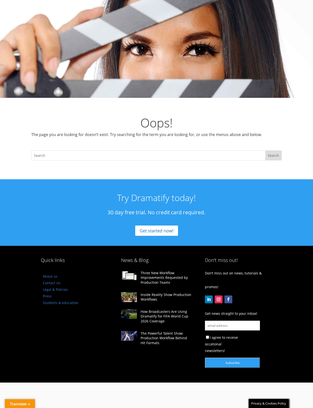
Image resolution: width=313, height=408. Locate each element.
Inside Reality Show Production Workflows (166, 297)
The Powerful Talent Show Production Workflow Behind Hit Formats (164, 338)
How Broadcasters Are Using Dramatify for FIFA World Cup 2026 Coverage (164, 316)
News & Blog (134, 260)
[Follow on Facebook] (228, 299)
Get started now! (157, 231)
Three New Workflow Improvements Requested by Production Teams (164, 278)
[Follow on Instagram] (219, 299)
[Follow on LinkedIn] (209, 299)
